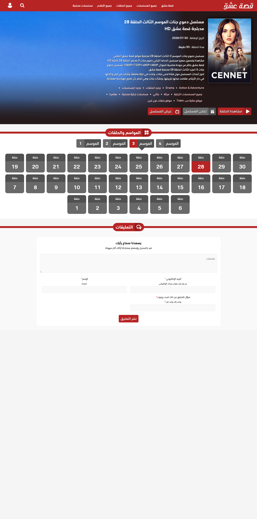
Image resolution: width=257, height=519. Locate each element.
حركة (166, 94)
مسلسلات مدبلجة (83, 5)
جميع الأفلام (104, 5)
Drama (170, 88)
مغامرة (113, 94)
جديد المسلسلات (131, 88)
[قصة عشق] (238, 5)
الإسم (84, 279)
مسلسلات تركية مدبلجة (135, 94)
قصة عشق (167, 5)
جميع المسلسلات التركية (188, 94)
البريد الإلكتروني (173, 279)
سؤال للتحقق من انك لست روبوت (173, 297)
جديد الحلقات (153, 88)
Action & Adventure (191, 88)
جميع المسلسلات (147, 5)
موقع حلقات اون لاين (160, 100)
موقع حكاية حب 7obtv (189, 100)
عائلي (156, 94)
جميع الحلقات (124, 5)
